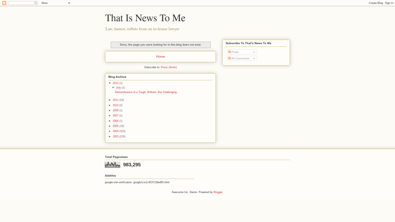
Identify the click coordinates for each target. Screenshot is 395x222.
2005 (116, 126)
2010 (116, 105)
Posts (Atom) (169, 67)
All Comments (240, 58)
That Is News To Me (145, 17)
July (119, 87)
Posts (235, 52)
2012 (116, 83)
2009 (116, 110)
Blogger (218, 192)
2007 (116, 115)
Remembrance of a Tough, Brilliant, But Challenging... (147, 92)
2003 (116, 136)
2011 (116, 99)
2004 (116, 131)
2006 (116, 120)
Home (160, 56)
